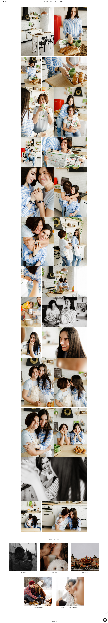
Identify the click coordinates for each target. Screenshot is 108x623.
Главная (46, 1)
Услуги (56, 1)
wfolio (55, 621)
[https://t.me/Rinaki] (7, 1)
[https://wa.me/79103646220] (5, 1)
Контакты (62, 1)
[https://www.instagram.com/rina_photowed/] (8, 1)
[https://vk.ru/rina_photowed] (3, 1)
